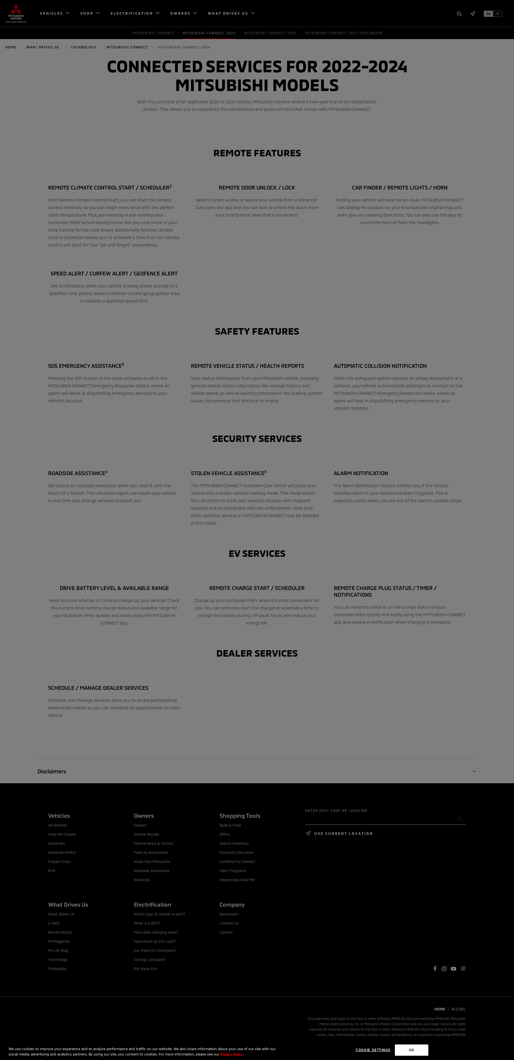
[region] (257, 1050)
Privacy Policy (231, 1054)
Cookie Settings (373, 1050)
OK (411, 1050)
